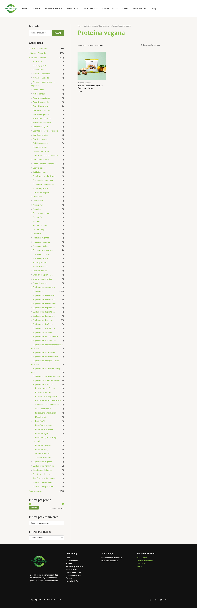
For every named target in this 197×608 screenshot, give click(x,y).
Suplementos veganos (42, 461)
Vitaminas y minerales (42, 482)
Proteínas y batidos (41, 246)
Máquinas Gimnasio (37, 53)
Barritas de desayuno (42, 118)
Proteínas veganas (41, 238)
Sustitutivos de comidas (43, 474)
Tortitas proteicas (43, 457)
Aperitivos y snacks (41, 102)
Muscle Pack (38, 205)
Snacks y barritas (40, 270)
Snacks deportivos (41, 258)
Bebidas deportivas (41, 143)
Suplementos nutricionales (44, 340)
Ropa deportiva (35, 491)
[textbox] (45, 523)
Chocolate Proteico (43, 408)
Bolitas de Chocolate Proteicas (48, 400)
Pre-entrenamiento (41, 213)
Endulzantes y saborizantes (44, 176)
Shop (154, 8)
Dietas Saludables (90, 8)
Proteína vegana (40, 229)
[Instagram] (161, 600)
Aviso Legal (142, 557)
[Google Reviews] (166, 600)
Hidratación (38, 201)
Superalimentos (40, 283)
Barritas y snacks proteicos (46, 396)
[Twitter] (155, 600)
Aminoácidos (38, 89)
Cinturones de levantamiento (45, 155)
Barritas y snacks (40, 139)
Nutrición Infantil (140, 8)
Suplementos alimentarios (44, 295)
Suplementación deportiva (44, 287)
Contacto (141, 563)
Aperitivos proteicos (41, 98)
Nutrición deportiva (37, 57)
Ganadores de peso (41, 192)
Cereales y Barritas (41, 151)
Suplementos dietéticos (43, 324)
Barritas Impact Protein (45, 388)
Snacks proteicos (40, 262)
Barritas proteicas (40, 135)
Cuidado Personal (110, 8)
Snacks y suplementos (42, 279)
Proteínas (37, 233)
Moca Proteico (41, 417)
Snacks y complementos (43, 275)
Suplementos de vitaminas (44, 316)
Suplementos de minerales (44, 303)
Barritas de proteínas (42, 122)
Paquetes (37, 209)
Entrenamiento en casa (43, 180)
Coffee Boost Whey (41, 159)
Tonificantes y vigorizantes (44, 478)
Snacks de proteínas (41, 254)
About (139, 566)
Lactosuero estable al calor (46, 413)
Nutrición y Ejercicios (54, 8)
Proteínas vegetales (41, 242)
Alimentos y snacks (41, 78)
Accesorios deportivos (38, 48)
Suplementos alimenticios (44, 299)
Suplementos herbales (42, 332)
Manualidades (72, 560)
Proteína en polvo (40, 225)
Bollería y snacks (40, 147)
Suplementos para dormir (44, 352)
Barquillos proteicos (41, 106)
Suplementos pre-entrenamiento (47, 380)
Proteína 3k (40, 421)
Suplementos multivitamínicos (46, 336)
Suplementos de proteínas (44, 312)
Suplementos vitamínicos (43, 466)
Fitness (125, 8)
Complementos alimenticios (45, 163)
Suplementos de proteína (44, 307)
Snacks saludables (40, 266)
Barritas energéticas (41, 126)
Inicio (79, 26)
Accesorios (37, 61)
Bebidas (36, 8)
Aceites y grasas (40, 65)
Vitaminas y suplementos (43, 486)
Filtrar (34, 508)
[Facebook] (150, 600)
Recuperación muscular (43, 250)
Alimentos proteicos (41, 73)
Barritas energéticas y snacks (45, 131)
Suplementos (38, 291)
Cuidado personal (40, 172)
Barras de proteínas (41, 110)
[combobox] (46, 523)
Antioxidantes (39, 94)
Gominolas (37, 196)
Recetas (25, 8)
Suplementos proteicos (43, 384)
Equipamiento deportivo (43, 184)
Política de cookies (145, 560)
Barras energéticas (41, 114)
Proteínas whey (41, 449)
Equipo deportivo (40, 188)
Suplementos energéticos (44, 328)
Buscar (57, 33)
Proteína (36, 221)
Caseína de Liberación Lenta (47, 404)
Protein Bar (38, 217)
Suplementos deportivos (43, 320)
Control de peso (40, 168)
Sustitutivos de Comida (42, 470)
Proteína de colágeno (44, 429)
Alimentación (72, 8)
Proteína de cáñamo (43, 425)
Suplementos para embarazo (45, 356)
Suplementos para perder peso (46, 376)
